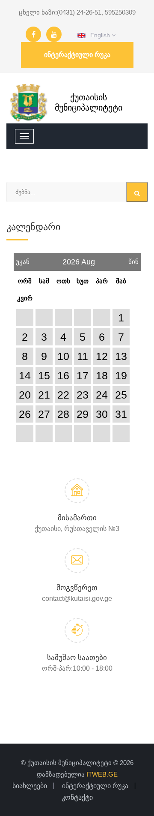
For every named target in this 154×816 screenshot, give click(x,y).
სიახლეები (29, 785)
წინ (133, 259)
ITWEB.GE (102, 774)
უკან (23, 259)
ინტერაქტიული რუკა (77, 54)
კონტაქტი (77, 797)
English (99, 35)
